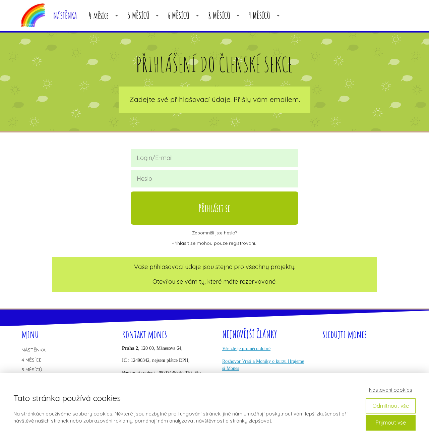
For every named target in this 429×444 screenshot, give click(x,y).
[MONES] (33, 15)
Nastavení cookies (390, 390)
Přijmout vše (391, 422)
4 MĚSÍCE (31, 360)
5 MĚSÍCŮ (138, 15)
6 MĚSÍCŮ (178, 15)
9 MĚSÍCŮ (259, 15)
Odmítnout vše (390, 405)
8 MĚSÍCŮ (219, 15)
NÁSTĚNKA (65, 15)
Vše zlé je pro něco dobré (246, 348)
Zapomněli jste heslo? (214, 232)
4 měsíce (99, 15)
